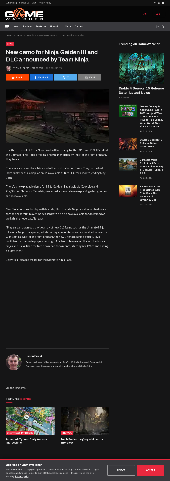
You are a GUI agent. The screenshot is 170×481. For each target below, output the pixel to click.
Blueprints (55, 26)
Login (159, 14)
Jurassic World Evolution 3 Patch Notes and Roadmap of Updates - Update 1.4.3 (151, 166)
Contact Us (24, 2)
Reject (121, 470)
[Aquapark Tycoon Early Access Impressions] (30, 421)
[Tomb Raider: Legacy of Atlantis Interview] (85, 421)
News (16, 26)
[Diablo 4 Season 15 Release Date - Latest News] (141, 68)
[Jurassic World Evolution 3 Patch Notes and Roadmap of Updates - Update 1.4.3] (128, 164)
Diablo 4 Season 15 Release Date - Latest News (141, 90)
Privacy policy (22, 476)
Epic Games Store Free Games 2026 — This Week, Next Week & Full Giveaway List (151, 193)
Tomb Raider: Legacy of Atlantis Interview (82, 441)
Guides (79, 26)
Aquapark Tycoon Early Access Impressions (26, 441)
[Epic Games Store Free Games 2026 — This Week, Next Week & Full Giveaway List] (128, 191)
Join (145, 14)
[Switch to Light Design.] (157, 26)
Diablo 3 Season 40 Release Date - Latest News (151, 143)
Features (41, 26)
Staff (34, 2)
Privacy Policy (45, 2)
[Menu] (7, 26)
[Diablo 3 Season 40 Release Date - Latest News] (128, 144)
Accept (150, 470)
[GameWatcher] (24, 14)
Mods (68, 26)
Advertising (11, 2)
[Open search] (163, 26)
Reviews (28, 26)
